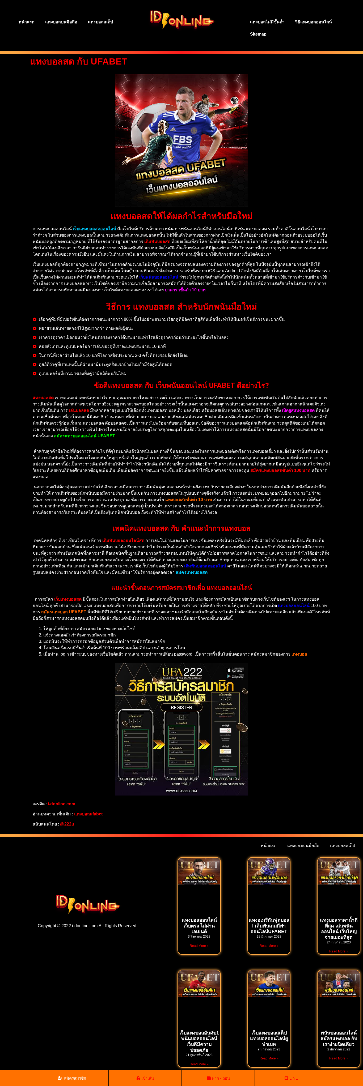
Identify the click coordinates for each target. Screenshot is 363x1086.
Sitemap (258, 34)
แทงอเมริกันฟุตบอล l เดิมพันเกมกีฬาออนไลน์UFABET (269, 925)
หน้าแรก (27, 22)
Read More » (199, 946)
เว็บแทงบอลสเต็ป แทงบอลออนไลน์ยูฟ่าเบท (269, 1038)
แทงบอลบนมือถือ (61, 22)
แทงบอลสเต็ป (100, 22)
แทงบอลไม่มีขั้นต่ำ (267, 22)
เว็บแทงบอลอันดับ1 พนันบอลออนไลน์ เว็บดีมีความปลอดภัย (199, 1041)
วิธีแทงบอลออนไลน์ (313, 22)
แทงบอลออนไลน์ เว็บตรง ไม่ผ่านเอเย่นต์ (199, 925)
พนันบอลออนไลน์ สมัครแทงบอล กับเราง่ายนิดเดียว (338, 1038)
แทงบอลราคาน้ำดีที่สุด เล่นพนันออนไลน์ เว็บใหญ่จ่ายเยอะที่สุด (339, 928)
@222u (67, 824)
